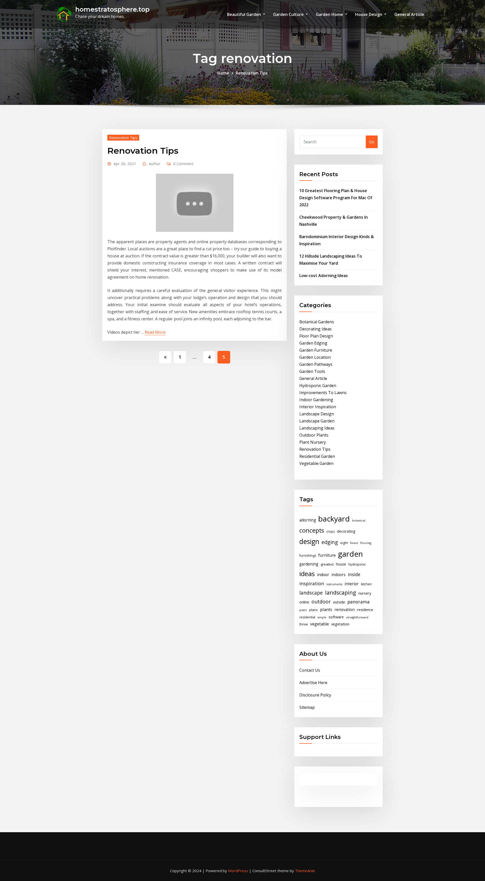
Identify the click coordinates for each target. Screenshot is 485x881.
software (336, 616)
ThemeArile (305, 870)
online (304, 601)
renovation (344, 609)
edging (330, 542)
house (341, 564)
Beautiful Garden (244, 14)
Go (371, 142)
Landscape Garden (316, 421)
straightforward (357, 617)
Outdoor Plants (313, 435)
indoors (338, 574)
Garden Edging (313, 343)
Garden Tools (312, 371)
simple (322, 617)
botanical (358, 520)
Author (154, 163)
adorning (307, 520)
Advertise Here (313, 682)
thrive (303, 624)
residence (365, 609)
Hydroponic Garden (317, 385)
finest (354, 543)
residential (307, 617)
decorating (346, 531)
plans (313, 609)
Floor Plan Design (316, 336)
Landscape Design (316, 414)
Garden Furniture (315, 350)
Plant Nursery (312, 442)
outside (339, 602)
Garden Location (315, 357)
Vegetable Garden (316, 463)
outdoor (321, 601)
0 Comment (183, 163)
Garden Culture (289, 14)
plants (326, 609)
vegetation (340, 623)
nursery (364, 593)
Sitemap (307, 707)
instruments (334, 584)
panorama (358, 602)
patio (303, 610)
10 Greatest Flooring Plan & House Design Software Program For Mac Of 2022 (335, 198)
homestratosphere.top (112, 9)
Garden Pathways (315, 364)
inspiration (311, 583)
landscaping (340, 592)
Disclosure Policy (315, 695)
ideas (307, 573)
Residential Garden (317, 456)
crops (330, 531)
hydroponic (357, 564)
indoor (323, 574)
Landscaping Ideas (316, 428)
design (309, 541)
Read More (155, 332)
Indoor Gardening (316, 399)
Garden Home (330, 14)
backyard (334, 519)
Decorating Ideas (315, 329)
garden (350, 554)
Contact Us (309, 670)
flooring (365, 543)
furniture (327, 555)
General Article (409, 14)
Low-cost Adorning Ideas (323, 275)
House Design (369, 14)
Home (223, 73)
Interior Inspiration (317, 407)
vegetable (319, 624)
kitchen (366, 584)
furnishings (307, 555)
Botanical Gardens (316, 322)
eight (344, 543)
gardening (308, 564)
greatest (327, 564)
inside (354, 574)
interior (352, 583)
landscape (311, 592)
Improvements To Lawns (323, 392)
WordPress (238, 870)
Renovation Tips (252, 73)
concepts (311, 530)
